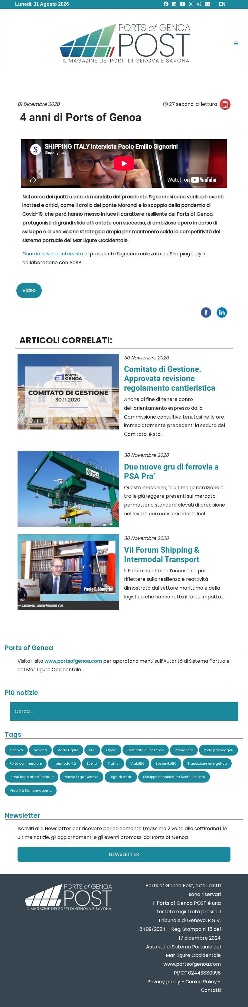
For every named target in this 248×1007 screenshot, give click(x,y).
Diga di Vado (120, 776)
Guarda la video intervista (52, 253)
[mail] (207, 4)
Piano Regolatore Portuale (32, 776)
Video (29, 290)
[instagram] (191, 4)
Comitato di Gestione (145, 750)
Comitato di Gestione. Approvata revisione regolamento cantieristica (169, 378)
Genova (16, 750)
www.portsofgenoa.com (73, 661)
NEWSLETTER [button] (124, 854)
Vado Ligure (68, 750)
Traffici (113, 763)
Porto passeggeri (218, 750)
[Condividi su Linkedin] (223, 311)
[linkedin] (174, 4)
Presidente (184, 750)
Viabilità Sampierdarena (31, 790)
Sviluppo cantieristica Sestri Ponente (174, 776)
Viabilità (137, 763)
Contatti (211, 990)
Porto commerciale (26, 763)
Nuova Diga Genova (81, 776)
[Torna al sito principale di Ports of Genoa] (67, 897)
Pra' (92, 750)
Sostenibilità (166, 763)
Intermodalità (64, 763)
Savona (40, 750)
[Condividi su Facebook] (207, 311)
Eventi (92, 763)
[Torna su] (237, 995)
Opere (111, 750)
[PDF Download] (225, 104)
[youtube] (182, 4)
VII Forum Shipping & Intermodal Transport (161, 554)
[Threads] (199, 4)
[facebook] (166, 4)
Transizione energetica (207, 763)
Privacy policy (163, 981)
